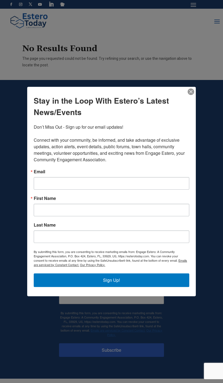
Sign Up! (111, 280)
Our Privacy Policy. (92, 264)
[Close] (191, 91)
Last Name (45, 225)
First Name (45, 198)
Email (39, 171)
